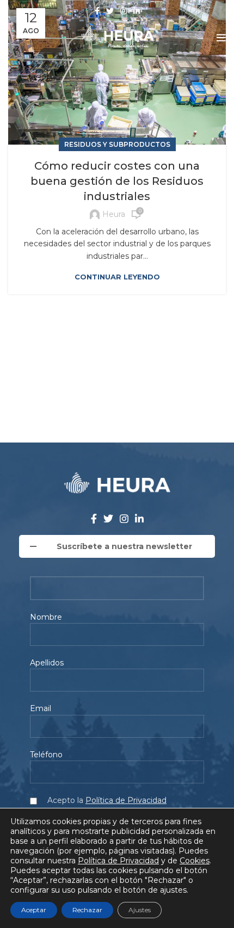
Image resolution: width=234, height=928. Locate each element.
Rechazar (87, 910)
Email (40, 708)
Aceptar (33, 910)
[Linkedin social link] (136, 11)
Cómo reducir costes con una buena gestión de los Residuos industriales (117, 181)
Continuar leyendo (117, 277)
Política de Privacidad (126, 800)
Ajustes (139, 910)
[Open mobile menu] (221, 38)
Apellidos (47, 663)
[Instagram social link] (123, 11)
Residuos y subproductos (117, 144)
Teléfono (46, 754)
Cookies (195, 860)
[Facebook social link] (97, 11)
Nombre (46, 617)
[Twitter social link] (110, 11)
